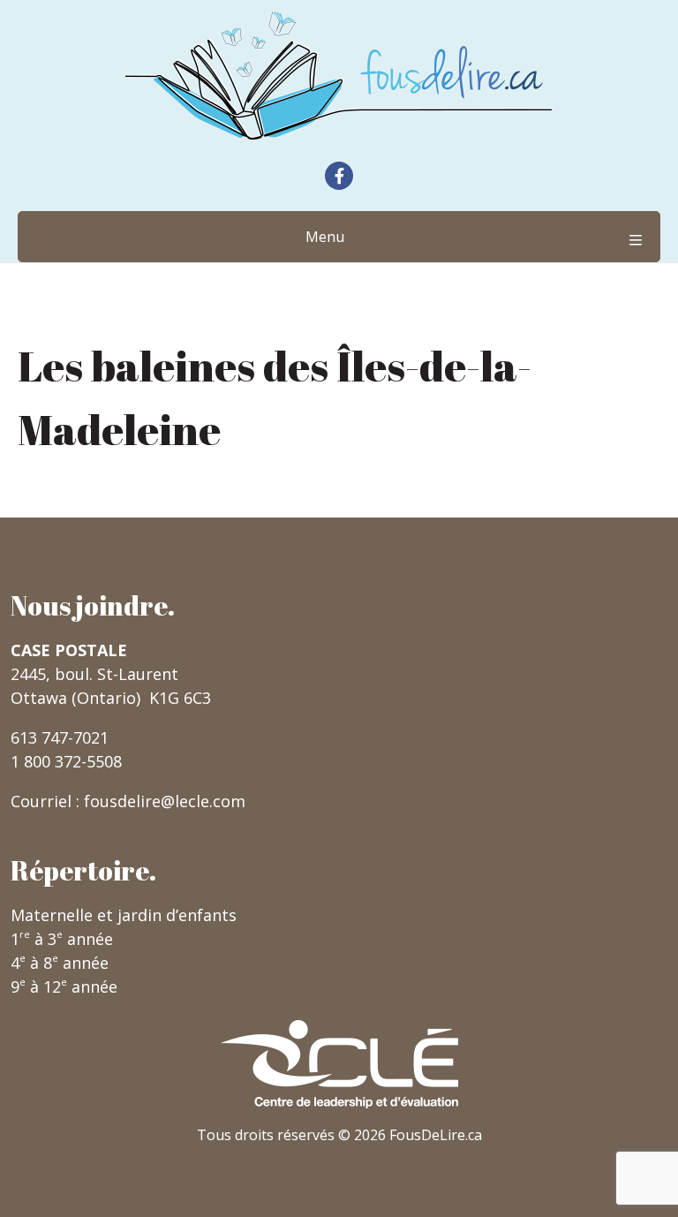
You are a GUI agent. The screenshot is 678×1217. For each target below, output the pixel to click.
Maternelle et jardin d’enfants (124, 915)
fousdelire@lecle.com (164, 801)
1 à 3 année (62, 938)
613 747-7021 (60, 737)
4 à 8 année (60, 962)
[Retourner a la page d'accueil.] (339, 75)
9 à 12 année (64, 986)
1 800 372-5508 (66, 761)
